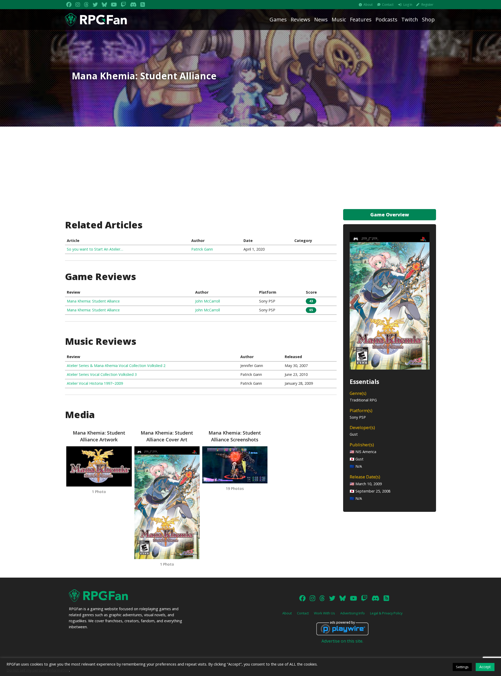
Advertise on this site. (342, 641)
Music (339, 19)
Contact (387, 4)
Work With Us (324, 613)
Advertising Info (352, 613)
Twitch (409, 19)
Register (427, 4)
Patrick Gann (202, 249)
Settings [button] (462, 667)
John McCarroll (207, 301)
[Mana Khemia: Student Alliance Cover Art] (167, 502)
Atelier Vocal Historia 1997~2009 (95, 383)
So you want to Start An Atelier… (95, 249)
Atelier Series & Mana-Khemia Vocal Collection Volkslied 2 (116, 365)
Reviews (300, 19)
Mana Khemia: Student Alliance (93, 301)
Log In (407, 4)
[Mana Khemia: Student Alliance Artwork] (99, 466)
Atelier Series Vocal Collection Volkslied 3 (102, 374)
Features (361, 19)
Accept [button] (485, 666)
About (368, 4)
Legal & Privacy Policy (386, 613)
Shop (428, 19)
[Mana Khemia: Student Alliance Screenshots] (234, 464)
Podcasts (386, 19)
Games (278, 19)
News (321, 19)
